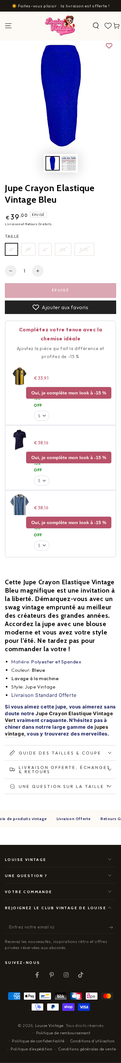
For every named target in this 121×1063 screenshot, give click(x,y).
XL (63, 249)
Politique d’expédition (31, 1049)
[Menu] (8, 25)
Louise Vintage (49, 1025)
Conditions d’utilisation (92, 1041)
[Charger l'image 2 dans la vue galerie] (69, 163)
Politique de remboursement (63, 1033)
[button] (95, 25)
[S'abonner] (112, 927)
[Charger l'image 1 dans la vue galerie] (52, 163)
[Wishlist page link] (108, 25)
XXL (84, 249)
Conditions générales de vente (87, 1049)
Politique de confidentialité (38, 1041)
